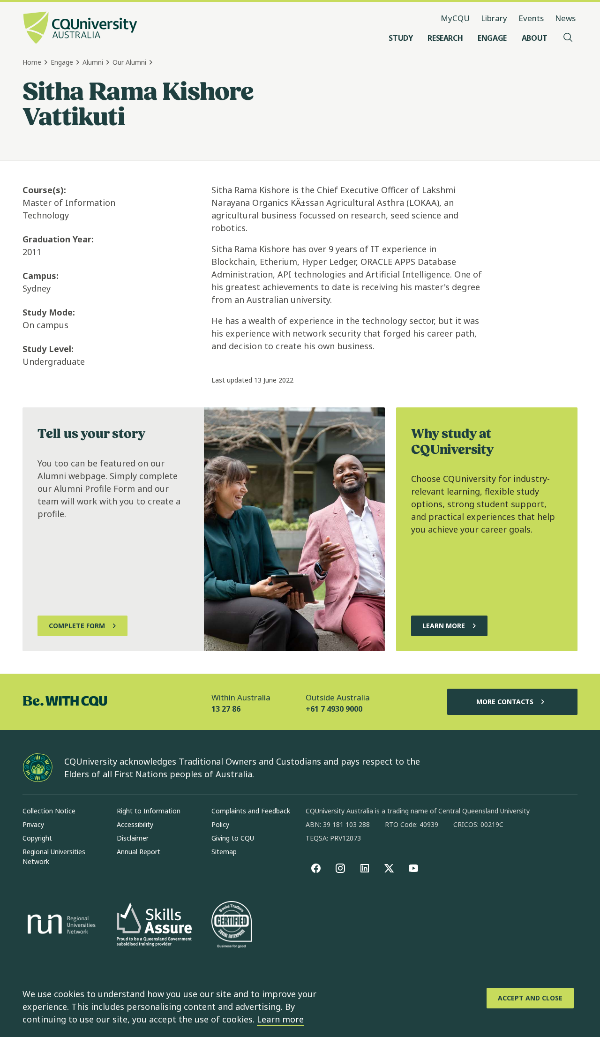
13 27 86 (225, 709)
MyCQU (455, 18)
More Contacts (504, 701)
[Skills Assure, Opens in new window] (154, 925)
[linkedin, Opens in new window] (364, 868)
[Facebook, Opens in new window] (316, 868)
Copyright (37, 838)
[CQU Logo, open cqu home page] (80, 28)
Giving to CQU (232, 838)
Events (531, 18)
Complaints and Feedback (250, 810)
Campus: (40, 275)
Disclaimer (133, 838)
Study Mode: (48, 312)
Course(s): (44, 189)
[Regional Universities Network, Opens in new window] (60, 925)
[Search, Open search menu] (568, 38)
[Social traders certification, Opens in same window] (231, 925)
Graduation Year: (58, 239)
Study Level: (48, 348)
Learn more (280, 1019)
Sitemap (224, 851)
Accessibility (135, 824)
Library (494, 18)
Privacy (33, 824)
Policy (220, 824)
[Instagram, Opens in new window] (340, 868)
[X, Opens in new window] (389, 868)
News (565, 18)
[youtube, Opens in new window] (413, 868)
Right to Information (148, 810)
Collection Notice (48, 810)
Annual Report (138, 851)
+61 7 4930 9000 (334, 709)
